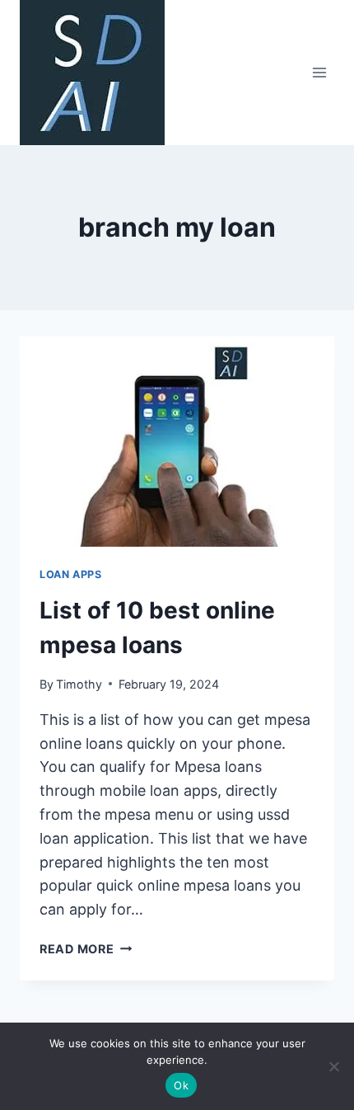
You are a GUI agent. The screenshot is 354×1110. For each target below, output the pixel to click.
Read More (86, 949)
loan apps (71, 574)
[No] (333, 1066)
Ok (181, 1085)
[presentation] (177, 441)
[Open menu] (319, 72)
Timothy (79, 684)
